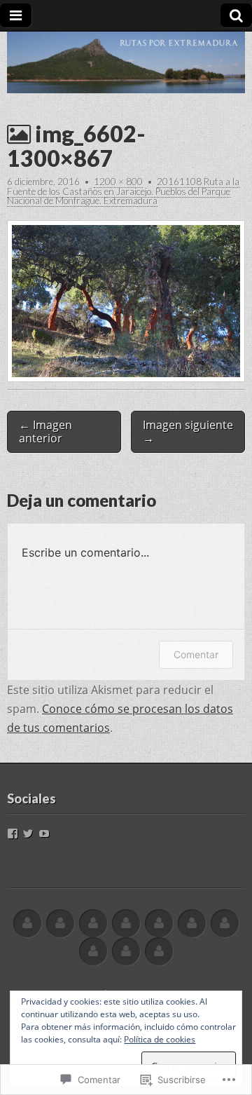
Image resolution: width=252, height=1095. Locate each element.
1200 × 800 (118, 181)
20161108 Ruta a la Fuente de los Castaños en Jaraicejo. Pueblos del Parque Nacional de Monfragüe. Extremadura (123, 191)
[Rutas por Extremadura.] (126, 62)
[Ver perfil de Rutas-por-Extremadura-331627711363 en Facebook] (12, 833)
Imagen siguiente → (188, 431)
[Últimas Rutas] (60, 924)
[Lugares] (126, 924)
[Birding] (126, 952)
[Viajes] (93, 952)
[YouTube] (44, 833)
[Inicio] (27, 924)
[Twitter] (28, 833)
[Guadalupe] (93, 924)
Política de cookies (159, 1039)
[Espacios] (159, 924)
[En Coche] (224, 924)
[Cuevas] (191, 924)
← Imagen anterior (45, 431)
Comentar (196, 654)
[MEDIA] (159, 952)
